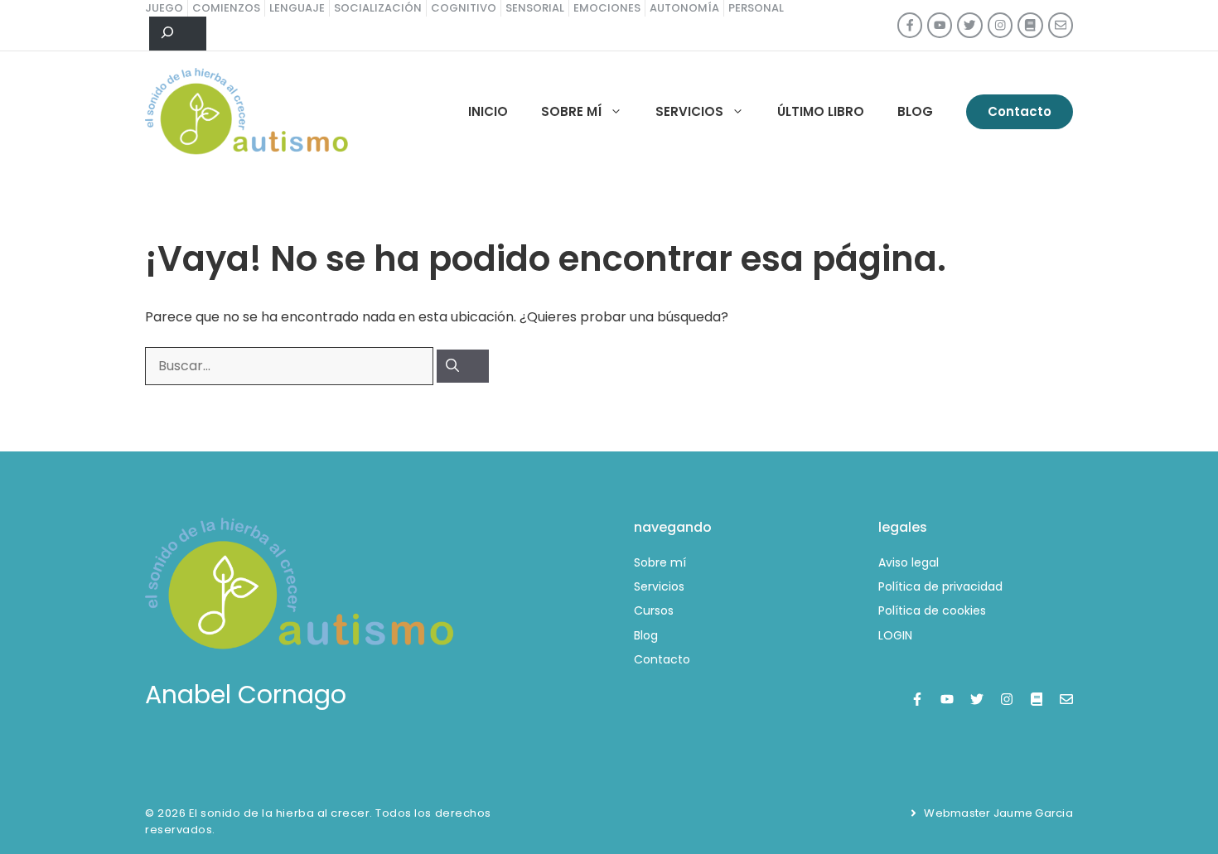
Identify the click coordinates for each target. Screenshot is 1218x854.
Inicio (488, 111)
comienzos (226, 8)
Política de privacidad (940, 586)
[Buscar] (463, 366)
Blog (915, 111)
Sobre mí (571, 111)
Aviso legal (908, 562)
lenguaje (297, 8)
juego (164, 8)
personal (756, 8)
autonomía (684, 8)
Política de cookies (932, 610)
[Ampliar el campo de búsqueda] (177, 34)
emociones (606, 8)
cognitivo (463, 8)
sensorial (534, 8)
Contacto (1019, 111)
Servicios (689, 111)
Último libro (820, 111)
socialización (378, 8)
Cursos (654, 610)
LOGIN (895, 635)
